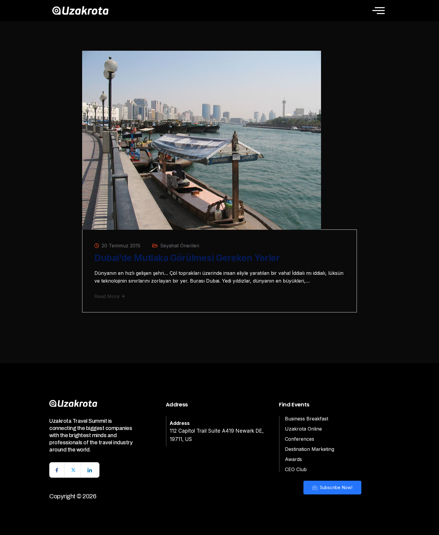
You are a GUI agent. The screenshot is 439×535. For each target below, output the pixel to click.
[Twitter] (73, 469)
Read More (107, 296)
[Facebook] (57, 469)
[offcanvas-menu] (378, 10)
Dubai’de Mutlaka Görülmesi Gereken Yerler (187, 257)
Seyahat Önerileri (179, 246)
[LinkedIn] (89, 469)
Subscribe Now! (335, 487)
